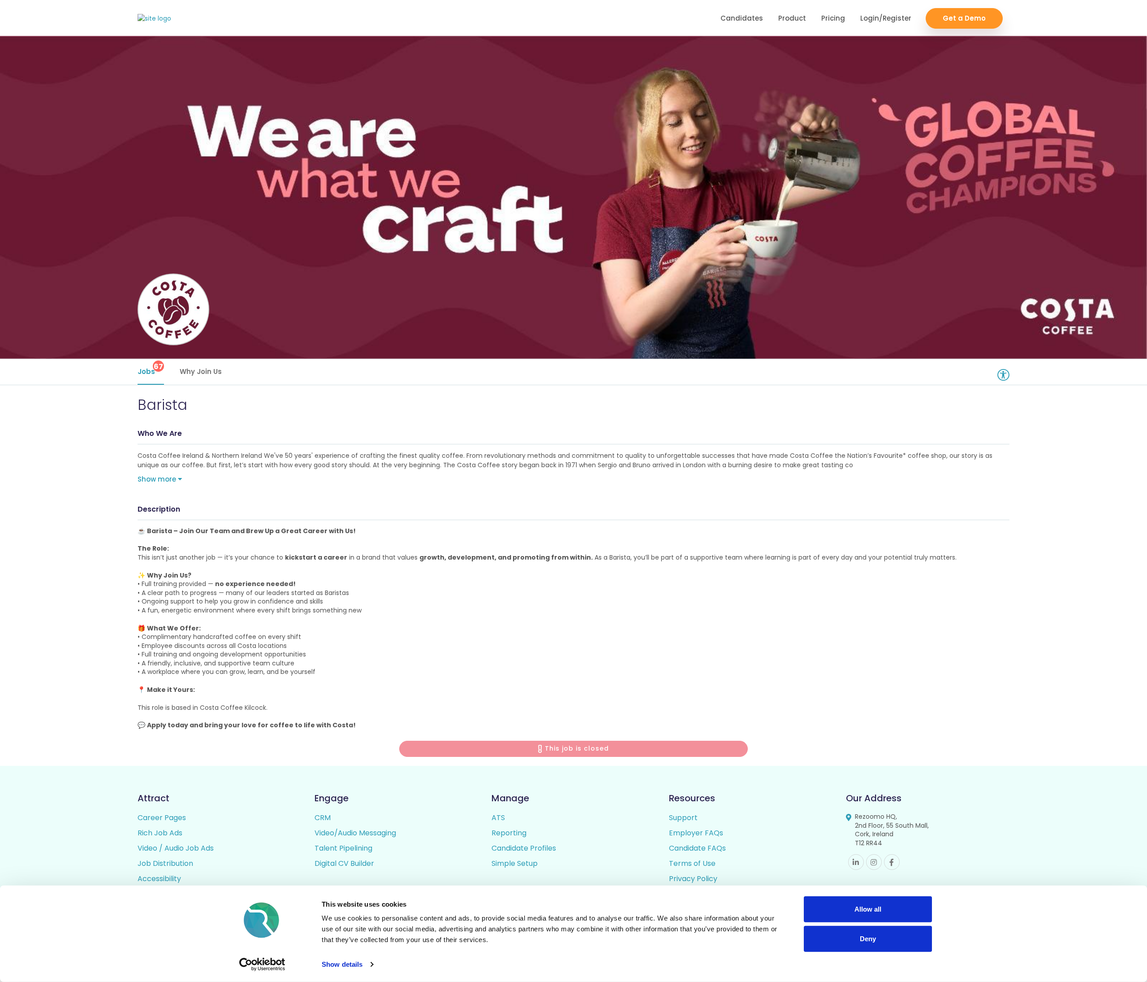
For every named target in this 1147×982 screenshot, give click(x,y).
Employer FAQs (696, 833)
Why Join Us (201, 371)
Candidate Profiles (524, 848)
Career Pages (162, 818)
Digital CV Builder (344, 863)
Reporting (509, 833)
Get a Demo (964, 18)
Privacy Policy (693, 878)
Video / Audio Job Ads (176, 848)
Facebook (892, 862)
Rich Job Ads (160, 833)
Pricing (833, 18)
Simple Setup (515, 863)
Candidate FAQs (697, 848)
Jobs (150, 368)
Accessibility (159, 878)
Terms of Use (692, 863)
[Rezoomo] (154, 18)
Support (683, 818)
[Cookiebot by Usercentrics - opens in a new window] (262, 964)
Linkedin (856, 862)
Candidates (741, 18)
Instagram (874, 862)
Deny (868, 938)
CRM (323, 818)
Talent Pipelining (343, 848)
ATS (498, 818)
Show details (342, 964)
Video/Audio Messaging (355, 833)
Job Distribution (165, 863)
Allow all (867, 909)
